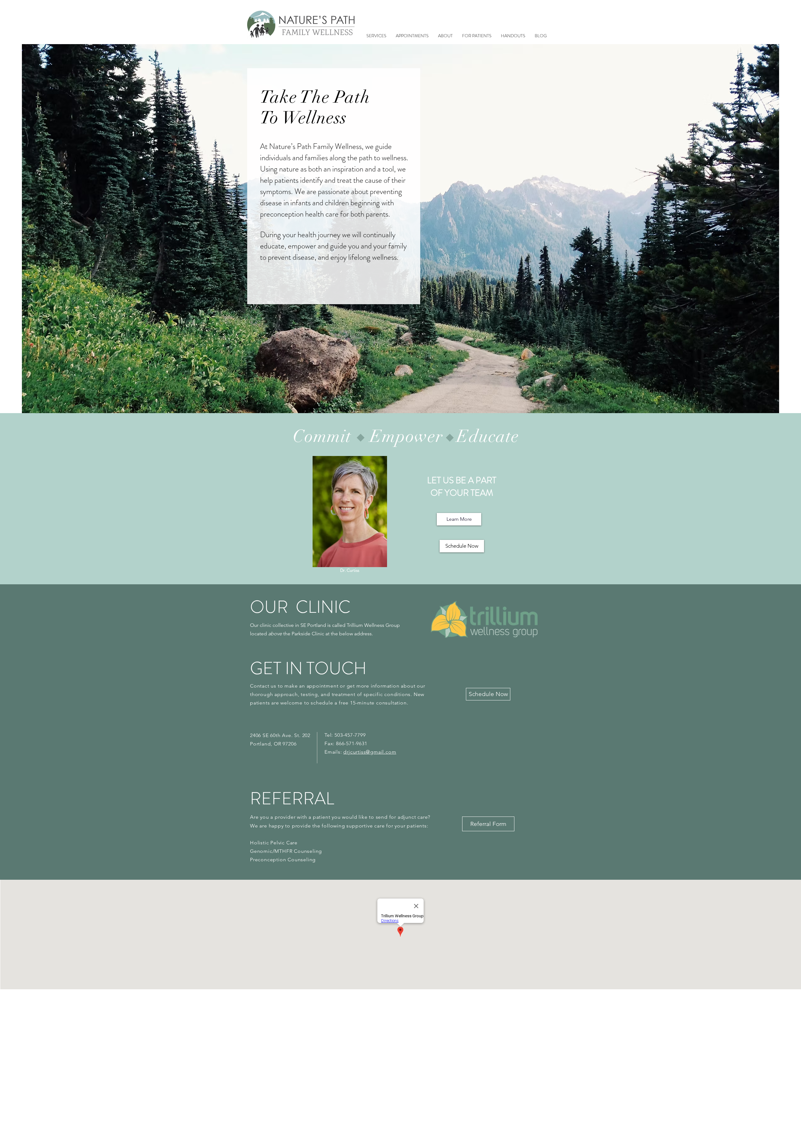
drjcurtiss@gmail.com (369, 752)
